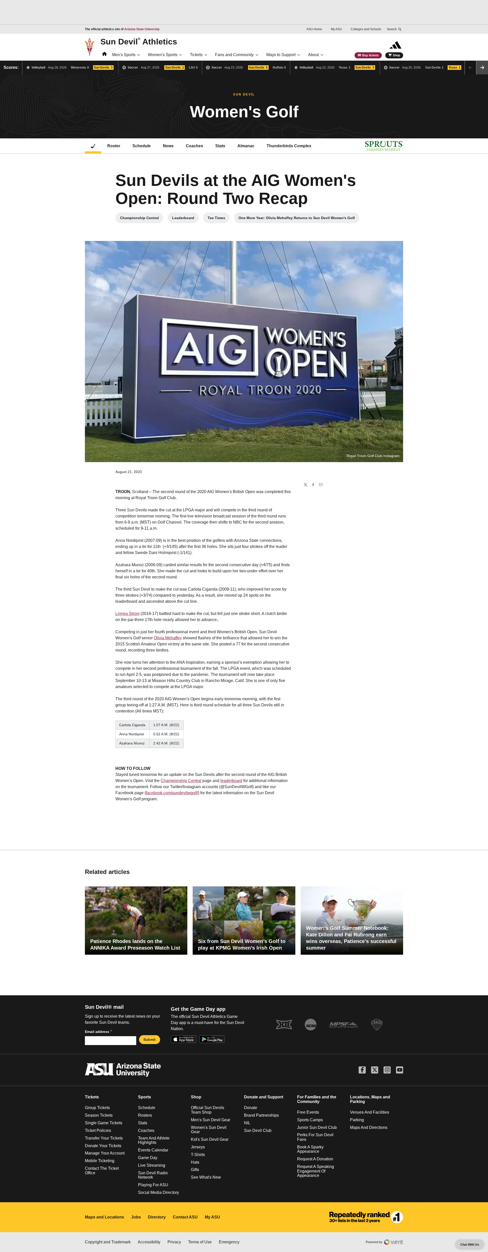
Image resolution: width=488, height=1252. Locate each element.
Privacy (174, 1242)
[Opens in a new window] (366, 1217)
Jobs (136, 1217)
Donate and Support (263, 1097)
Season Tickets (99, 1115)
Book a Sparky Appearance (310, 1149)
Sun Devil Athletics (138, 41)
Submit (149, 1039)
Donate (250, 1107)
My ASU (336, 29)
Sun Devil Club (257, 1130)
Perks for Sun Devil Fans (315, 1137)
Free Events (308, 1112)
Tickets (196, 55)
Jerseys (198, 1147)
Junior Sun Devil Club (317, 1127)
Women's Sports (162, 55)
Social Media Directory (158, 1192)
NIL (247, 1123)
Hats (195, 1162)
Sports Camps (310, 1120)
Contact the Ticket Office (102, 1170)
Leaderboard (185, 219)
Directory (157, 1217)
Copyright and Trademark (108, 1242)
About (313, 55)
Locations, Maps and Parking (370, 1099)
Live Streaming (151, 1165)
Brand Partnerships (261, 1115)
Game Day (147, 1158)
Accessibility (149, 1242)
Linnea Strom (127, 613)
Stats (220, 146)
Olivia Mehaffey (168, 638)
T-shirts (198, 1154)
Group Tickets (97, 1107)
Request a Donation (315, 1159)
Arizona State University (142, 29)
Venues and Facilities (369, 1112)
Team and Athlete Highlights (154, 1140)
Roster (113, 146)
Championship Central (141, 219)
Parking (357, 1120)
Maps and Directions (368, 1127)
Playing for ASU (153, 1185)
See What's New (206, 1177)
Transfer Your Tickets (104, 1138)
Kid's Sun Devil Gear (209, 1139)
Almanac (245, 146)
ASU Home (314, 29)
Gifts (195, 1169)
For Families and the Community (316, 1099)
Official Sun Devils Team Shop (207, 1109)
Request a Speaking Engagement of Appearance (315, 1171)
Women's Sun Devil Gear (208, 1129)
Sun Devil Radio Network (153, 1175)
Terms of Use (200, 1242)
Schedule (141, 146)
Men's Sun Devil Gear (210, 1120)
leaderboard (231, 780)
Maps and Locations (104, 1217)
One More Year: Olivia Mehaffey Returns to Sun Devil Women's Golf (296, 219)
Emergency (229, 1242)
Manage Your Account (105, 1153)
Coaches (194, 146)
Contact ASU (185, 1217)
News (168, 146)
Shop (396, 55)
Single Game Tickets (103, 1123)
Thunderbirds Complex (289, 146)
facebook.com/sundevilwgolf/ (172, 793)
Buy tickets (370, 55)
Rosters (145, 1115)
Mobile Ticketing (99, 1161)
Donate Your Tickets (103, 1146)
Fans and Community (234, 55)
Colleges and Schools (366, 29)
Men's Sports (123, 55)
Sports (144, 1097)
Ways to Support (281, 55)
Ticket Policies (98, 1130)
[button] (482, 67)
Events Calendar (153, 1150)
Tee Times (219, 219)
